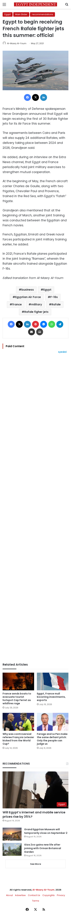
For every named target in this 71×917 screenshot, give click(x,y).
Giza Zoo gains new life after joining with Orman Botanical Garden (42, 848)
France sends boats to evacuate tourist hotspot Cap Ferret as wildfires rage (17, 698)
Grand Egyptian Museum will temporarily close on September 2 (45, 831)
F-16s (54, 297)
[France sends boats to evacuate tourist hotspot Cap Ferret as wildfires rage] (18, 681)
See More (35, 864)
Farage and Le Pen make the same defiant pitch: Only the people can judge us (52, 738)
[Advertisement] (35, 508)
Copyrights (48, 895)
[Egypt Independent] (35, 4)
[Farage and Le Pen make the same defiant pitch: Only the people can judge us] (52, 722)
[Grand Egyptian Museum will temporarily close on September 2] (12, 834)
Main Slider (21, 14)
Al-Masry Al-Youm (16, 43)
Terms (35, 900)
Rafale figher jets (36, 312)
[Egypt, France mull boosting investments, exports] (52, 681)
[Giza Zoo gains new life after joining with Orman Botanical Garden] (12, 849)
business (27, 290)
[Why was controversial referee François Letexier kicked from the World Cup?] (18, 722)
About (9, 895)
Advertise (20, 895)
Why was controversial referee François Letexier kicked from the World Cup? (18, 738)
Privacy (61, 895)
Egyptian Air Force (28, 297)
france (17, 304)
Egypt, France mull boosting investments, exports (51, 697)
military (36, 304)
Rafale (56, 304)
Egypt (7, 14)
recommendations (42, 14)
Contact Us (34, 895)
